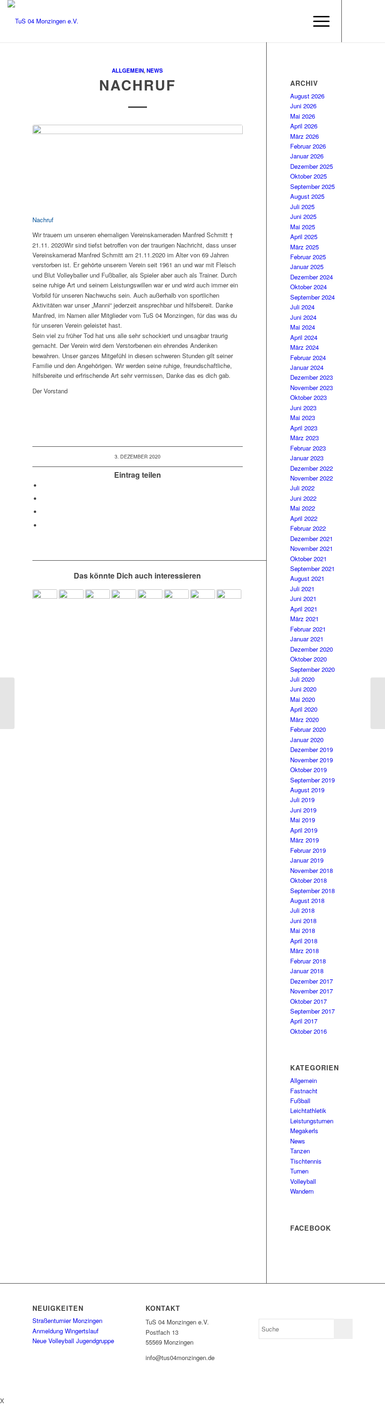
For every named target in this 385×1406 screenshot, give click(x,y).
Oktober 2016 (308, 1031)
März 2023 (304, 437)
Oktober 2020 (308, 658)
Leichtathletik (308, 1110)
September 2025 (312, 186)
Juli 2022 (302, 487)
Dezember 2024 (311, 276)
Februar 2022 (308, 528)
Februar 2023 (308, 448)
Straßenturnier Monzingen (67, 1320)
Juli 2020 (302, 679)
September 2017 (312, 1011)
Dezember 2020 (311, 649)
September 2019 (312, 779)
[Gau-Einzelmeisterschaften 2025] (228, 601)
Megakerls (304, 1130)
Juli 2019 (302, 799)
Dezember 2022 (311, 468)
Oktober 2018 (308, 880)
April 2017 (303, 1020)
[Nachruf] (137, 164)
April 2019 (303, 830)
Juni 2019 (303, 809)
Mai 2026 (302, 116)
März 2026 (304, 136)
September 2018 (312, 890)
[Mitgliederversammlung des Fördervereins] (202, 601)
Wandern (302, 1191)
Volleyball (303, 1181)
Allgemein (128, 71)
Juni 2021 (303, 598)
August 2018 (307, 900)
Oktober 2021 (308, 558)
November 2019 (311, 759)
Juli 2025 (302, 206)
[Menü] (317, 21)
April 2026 (303, 125)
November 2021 (311, 548)
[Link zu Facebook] (356, 21)
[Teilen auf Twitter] (44, 498)
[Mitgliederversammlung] (377, 703)
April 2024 (303, 337)
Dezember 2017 (311, 981)
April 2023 (303, 427)
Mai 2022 (302, 508)
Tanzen (300, 1150)
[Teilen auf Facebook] (44, 485)
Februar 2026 (308, 146)
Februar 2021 (308, 628)
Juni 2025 (303, 216)
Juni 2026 (303, 105)
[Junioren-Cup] (44, 601)
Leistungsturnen (311, 1120)
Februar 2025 (308, 256)
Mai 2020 (302, 699)
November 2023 (311, 387)
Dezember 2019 (311, 749)
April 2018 (303, 940)
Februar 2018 (308, 960)
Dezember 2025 (311, 166)
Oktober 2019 (308, 769)
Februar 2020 (308, 729)
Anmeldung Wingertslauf (65, 1330)
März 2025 (304, 246)
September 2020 (312, 669)
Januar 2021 (306, 638)
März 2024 (304, 347)
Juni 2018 (303, 920)
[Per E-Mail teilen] (44, 525)
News (154, 71)
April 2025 (303, 236)
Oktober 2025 (308, 176)
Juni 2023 (303, 407)
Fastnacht (303, 1090)
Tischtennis (306, 1161)
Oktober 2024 (308, 286)
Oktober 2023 (308, 397)
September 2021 (312, 568)
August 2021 (307, 578)
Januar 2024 (306, 367)
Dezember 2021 (311, 538)
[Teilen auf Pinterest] (44, 511)
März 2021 (304, 618)
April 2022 (303, 518)
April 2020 (303, 709)
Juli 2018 (302, 910)
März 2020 (304, 719)
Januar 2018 (306, 970)
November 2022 (311, 478)
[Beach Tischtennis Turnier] (97, 601)
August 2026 (307, 95)
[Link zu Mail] (370, 21)
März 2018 (304, 950)
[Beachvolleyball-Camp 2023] (123, 601)
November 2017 (311, 990)
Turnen (299, 1170)
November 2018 (311, 870)
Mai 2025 (302, 226)
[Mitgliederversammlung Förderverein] (7, 703)
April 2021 (303, 608)
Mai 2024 (302, 327)
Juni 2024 (303, 317)
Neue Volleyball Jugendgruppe (73, 1340)
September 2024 (312, 297)
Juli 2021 (302, 588)
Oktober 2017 (308, 1001)
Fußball (300, 1100)
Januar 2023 (306, 457)
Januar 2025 (306, 266)
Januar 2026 (306, 155)
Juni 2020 (303, 688)
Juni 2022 (303, 498)
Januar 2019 (306, 860)
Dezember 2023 (311, 377)
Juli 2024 (302, 306)
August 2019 (307, 789)
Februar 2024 (308, 357)
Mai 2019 (302, 819)
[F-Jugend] (176, 601)
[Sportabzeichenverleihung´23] (71, 601)
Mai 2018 (302, 930)
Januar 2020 (306, 739)
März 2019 (304, 839)
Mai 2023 (302, 417)
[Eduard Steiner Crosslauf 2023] (150, 601)
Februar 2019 (308, 850)
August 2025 (307, 196)
